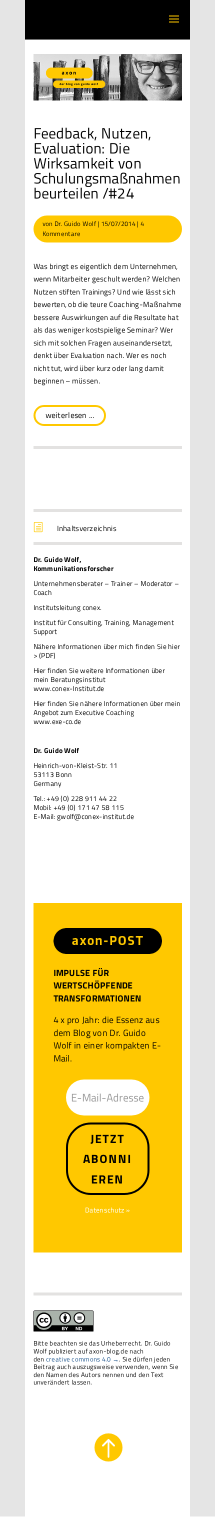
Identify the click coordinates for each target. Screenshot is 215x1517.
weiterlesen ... (70, 415)
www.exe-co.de (58, 721)
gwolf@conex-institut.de (95, 816)
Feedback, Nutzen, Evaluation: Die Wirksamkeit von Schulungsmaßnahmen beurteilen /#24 (107, 163)
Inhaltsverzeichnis (86, 528)
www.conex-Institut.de (69, 688)
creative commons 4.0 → (83, 1359)
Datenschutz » (107, 1209)
